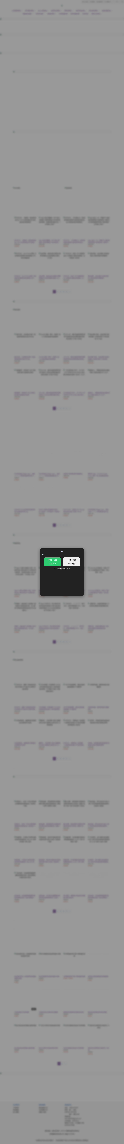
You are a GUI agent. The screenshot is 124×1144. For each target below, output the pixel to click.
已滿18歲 (52, 562)
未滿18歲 (71, 562)
